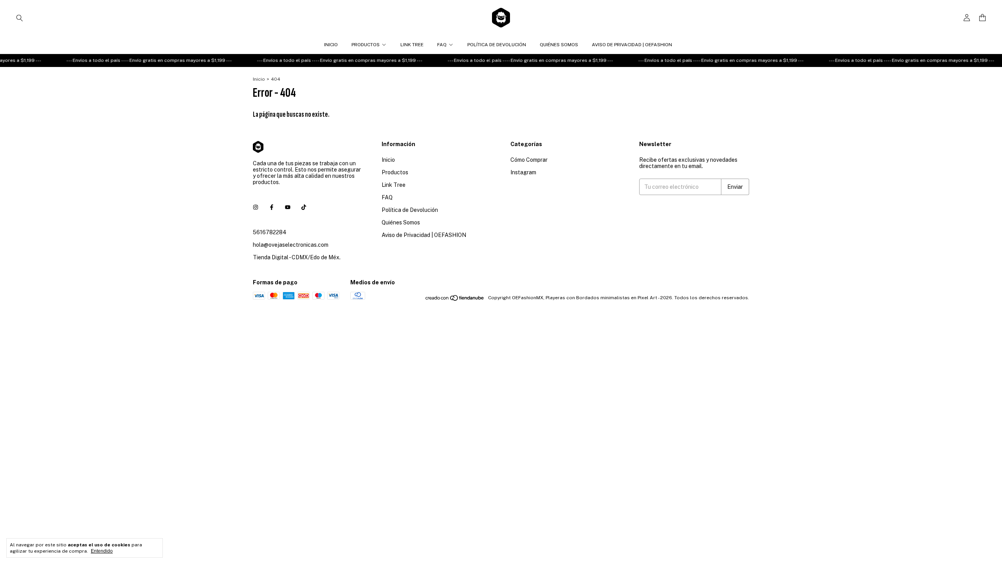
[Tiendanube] (455, 299)
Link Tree (412, 44)
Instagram (523, 172)
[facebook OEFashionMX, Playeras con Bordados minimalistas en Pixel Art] (271, 207)
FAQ (442, 44)
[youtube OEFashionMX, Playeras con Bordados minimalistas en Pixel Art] (287, 207)
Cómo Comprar (529, 160)
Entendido (102, 551)
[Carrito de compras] (982, 18)
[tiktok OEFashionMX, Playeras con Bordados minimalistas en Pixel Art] (303, 207)
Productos (365, 44)
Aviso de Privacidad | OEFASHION (632, 44)
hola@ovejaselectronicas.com (290, 245)
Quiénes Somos (559, 44)
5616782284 (270, 232)
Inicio (331, 44)
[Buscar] (19, 18)
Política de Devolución (496, 44)
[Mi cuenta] (967, 18)
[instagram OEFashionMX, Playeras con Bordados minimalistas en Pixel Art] (255, 207)
